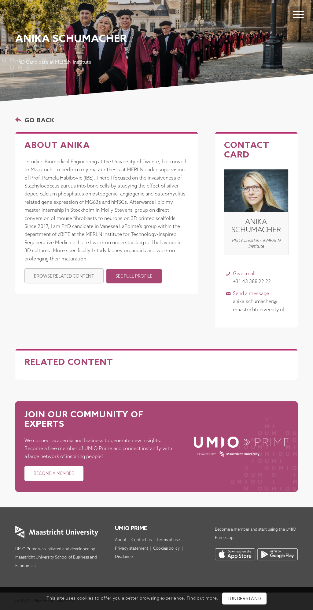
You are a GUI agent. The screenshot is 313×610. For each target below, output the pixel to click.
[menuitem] (298, 8)
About (121, 540)
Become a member (232, 529)
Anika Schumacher (256, 226)
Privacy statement (131, 548)
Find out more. (203, 598)
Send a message (251, 294)
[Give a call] (228, 273)
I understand (244, 599)
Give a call (244, 274)
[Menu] (298, 14)
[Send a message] (228, 293)
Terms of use (168, 540)
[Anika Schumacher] (256, 190)
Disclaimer (124, 557)
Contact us (141, 540)
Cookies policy (166, 548)
